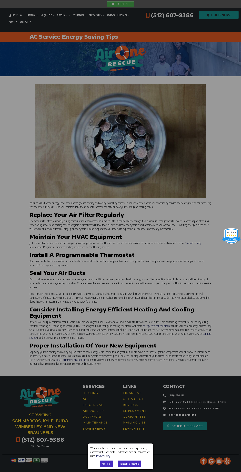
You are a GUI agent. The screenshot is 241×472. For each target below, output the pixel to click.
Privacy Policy (103, 456)
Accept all (106, 463)
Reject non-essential (129, 463)
